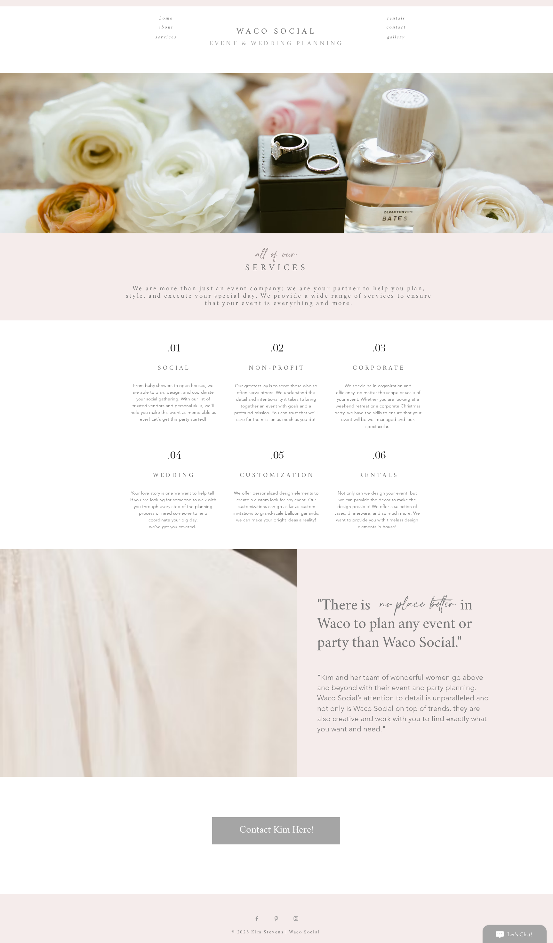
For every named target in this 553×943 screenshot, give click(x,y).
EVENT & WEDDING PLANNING (276, 44)
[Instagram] (296, 918)
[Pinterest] (276, 918)
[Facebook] (257, 918)
